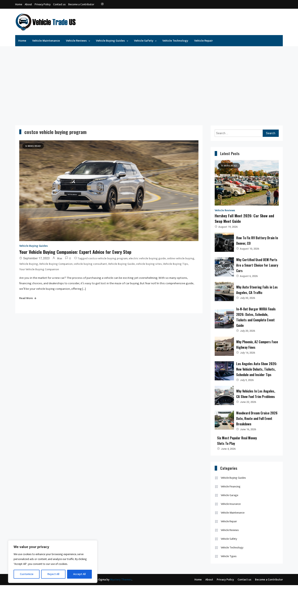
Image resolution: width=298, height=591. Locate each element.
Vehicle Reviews (76, 40)
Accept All (79, 574)
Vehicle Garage (229, 495)
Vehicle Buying (28, 264)
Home (18, 4)
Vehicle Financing (230, 486)
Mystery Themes (121, 579)
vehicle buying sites (149, 264)
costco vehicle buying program (108, 258)
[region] (52, 561)
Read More (26, 298)
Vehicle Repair (203, 40)
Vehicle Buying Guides (110, 40)
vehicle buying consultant (90, 264)
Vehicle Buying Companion (56, 264)
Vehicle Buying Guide (121, 264)
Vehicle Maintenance (46, 40)
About (28, 4)
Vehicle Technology (175, 40)
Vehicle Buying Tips (175, 264)
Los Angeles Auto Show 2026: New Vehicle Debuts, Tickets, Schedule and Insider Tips (256, 369)
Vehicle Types (229, 556)
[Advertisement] (149, 82)
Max (59, 258)
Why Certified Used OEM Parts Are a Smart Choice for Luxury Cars (257, 265)
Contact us (59, 4)
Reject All (53, 574)
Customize (26, 574)
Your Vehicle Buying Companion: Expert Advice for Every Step (75, 252)
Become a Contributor (81, 4)
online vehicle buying (180, 258)
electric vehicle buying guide (147, 258)
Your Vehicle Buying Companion (39, 269)
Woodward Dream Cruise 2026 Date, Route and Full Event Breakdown (257, 418)
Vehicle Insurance (231, 504)
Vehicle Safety (143, 40)
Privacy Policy (42, 4)
